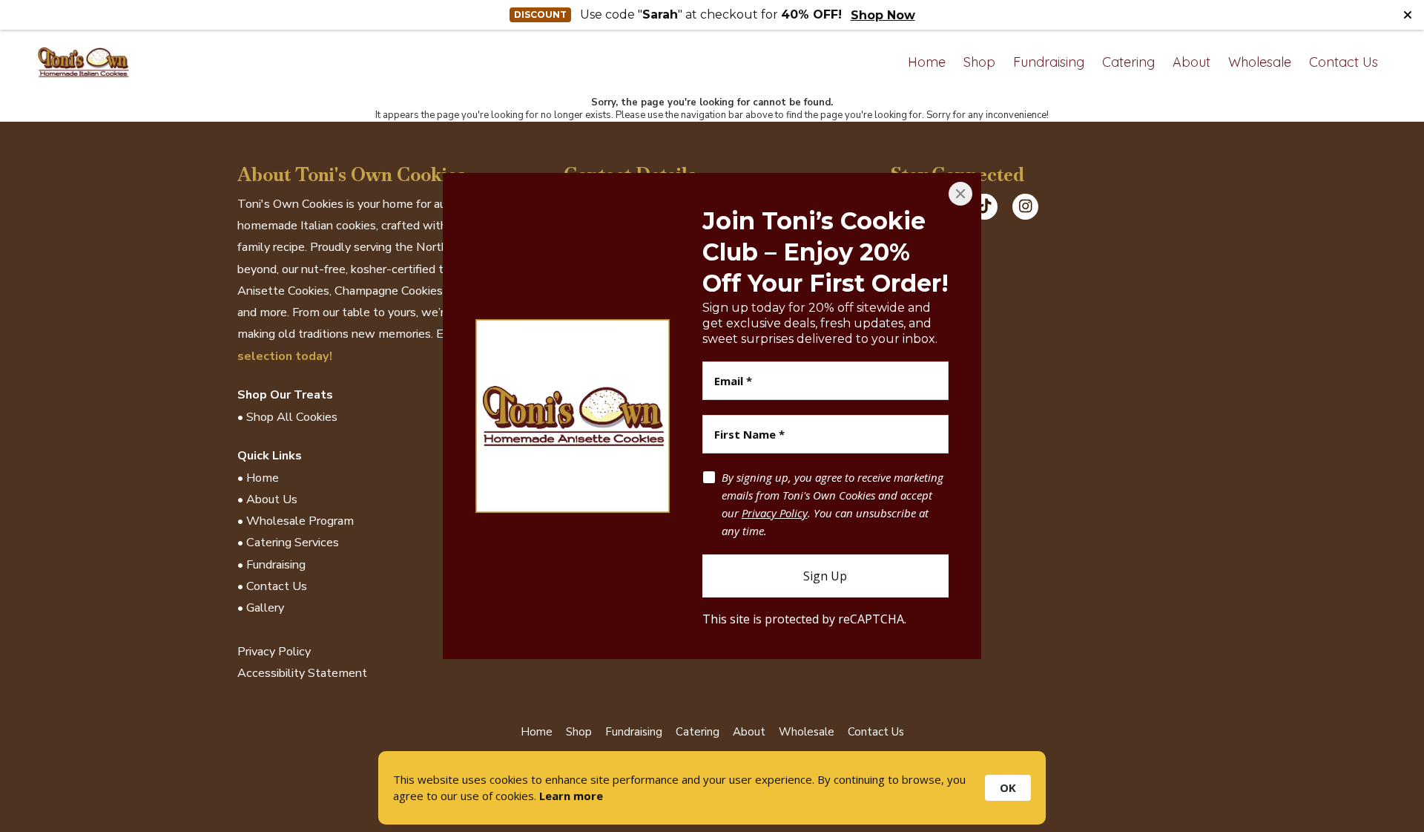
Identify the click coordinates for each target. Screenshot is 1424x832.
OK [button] (1008, 787)
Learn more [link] (571, 795)
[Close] (960, 194)
